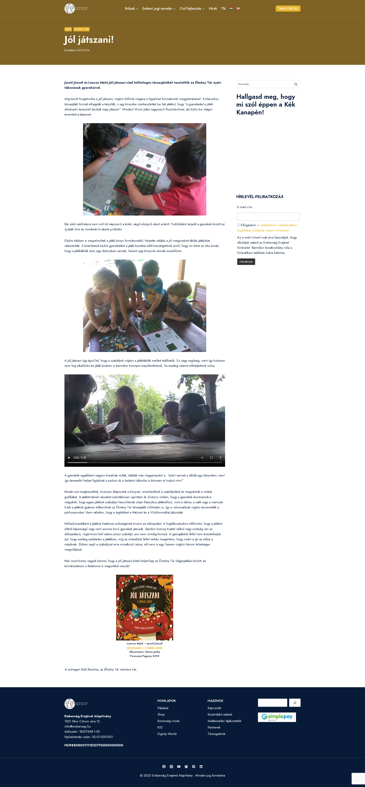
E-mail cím (244, 207)
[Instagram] (171, 766)
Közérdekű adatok (220, 714)
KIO (160, 727)
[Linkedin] (201, 766)
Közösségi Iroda (168, 721)
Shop (161, 714)
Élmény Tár (81, 29)
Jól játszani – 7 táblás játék (144, 648)
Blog (68, 29)
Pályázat (162, 708)
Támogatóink (216, 734)
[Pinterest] (193, 766)
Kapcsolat (214, 708)
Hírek (213, 8)
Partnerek (214, 727)
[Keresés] (295, 703)
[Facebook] (164, 766)
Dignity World (166, 734)
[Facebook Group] (186, 766)
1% (223, 8)
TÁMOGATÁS (288, 8)
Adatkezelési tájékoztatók (224, 721)
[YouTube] (178, 766)
